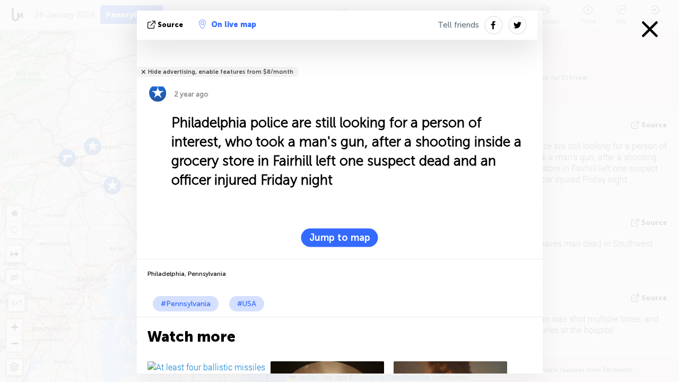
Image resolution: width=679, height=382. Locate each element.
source (170, 25)
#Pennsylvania (186, 303)
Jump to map (339, 238)
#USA (246, 303)
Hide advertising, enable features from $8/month (220, 71)
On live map (233, 24)
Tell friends (458, 25)
